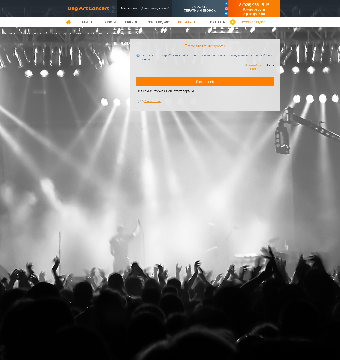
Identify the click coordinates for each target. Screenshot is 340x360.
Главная (9, 33)
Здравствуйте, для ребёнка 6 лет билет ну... (94, 33)
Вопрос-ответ (30, 33)
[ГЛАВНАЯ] (68, 22)
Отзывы (51, 33)
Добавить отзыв (151, 101)
